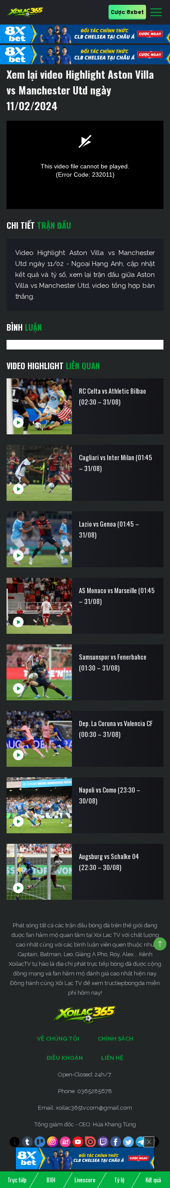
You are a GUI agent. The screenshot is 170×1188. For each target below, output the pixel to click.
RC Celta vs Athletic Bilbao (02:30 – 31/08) (112, 396)
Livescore (85, 1179)
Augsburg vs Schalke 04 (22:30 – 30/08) (109, 861)
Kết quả (153, 1179)
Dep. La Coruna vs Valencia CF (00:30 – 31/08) (116, 728)
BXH (51, 1179)
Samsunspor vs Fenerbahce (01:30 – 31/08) (112, 662)
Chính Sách (115, 1038)
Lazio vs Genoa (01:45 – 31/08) (109, 529)
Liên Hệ (112, 1058)
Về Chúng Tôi (58, 1038)
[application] (85, 165)
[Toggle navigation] (156, 12)
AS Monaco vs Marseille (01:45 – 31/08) (117, 595)
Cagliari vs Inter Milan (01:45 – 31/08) (115, 462)
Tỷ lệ (119, 1179)
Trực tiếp (17, 1179)
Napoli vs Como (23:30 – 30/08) (109, 795)
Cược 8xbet (127, 11)
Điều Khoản (65, 1058)
